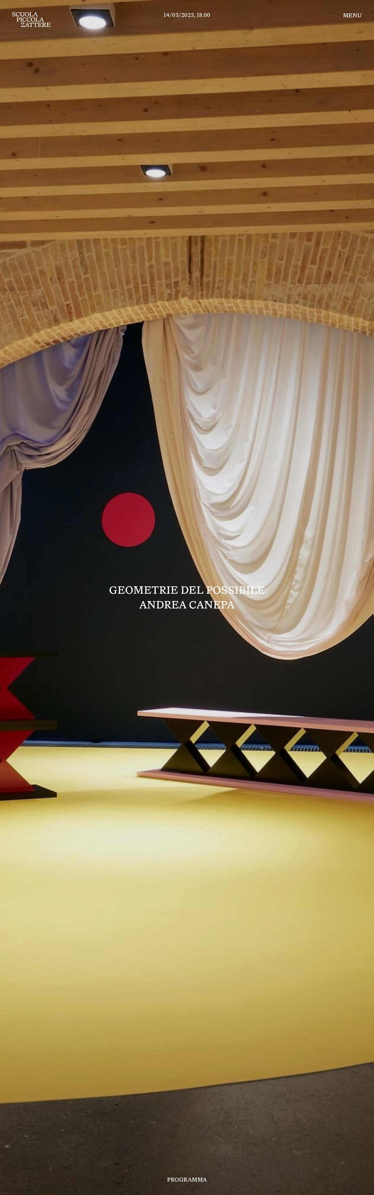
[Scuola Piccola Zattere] (31, 19)
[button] (352, 15)
